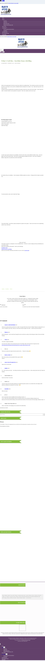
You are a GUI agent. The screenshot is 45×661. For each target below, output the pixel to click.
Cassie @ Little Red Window (10, 324)
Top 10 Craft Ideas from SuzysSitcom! (9, 29)
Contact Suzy (5, 22)
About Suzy (5, 20)
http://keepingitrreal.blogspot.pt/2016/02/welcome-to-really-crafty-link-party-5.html (16, 345)
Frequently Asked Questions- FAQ (8, 24)
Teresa (6, 339)
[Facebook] (0, 1)
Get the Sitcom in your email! (13, 3)
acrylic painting (17, 63)
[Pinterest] (2, 1)
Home (3, 17)
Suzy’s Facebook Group (5, 33)
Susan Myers (4, 63)
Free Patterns (5, 30)
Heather (6, 368)
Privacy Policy (4, 26)
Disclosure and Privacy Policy (26, 640)
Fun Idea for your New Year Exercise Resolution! (31, 306)
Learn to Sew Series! (3, 306)
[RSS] (4, 1)
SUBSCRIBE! (4, 34)
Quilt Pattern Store (4, 31)
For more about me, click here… (5, 426)
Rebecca (6, 332)
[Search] (44, 414)
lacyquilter (7, 388)
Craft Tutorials (4, 654)
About (2, 647)
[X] (1, 1)
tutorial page (27, 250)
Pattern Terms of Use (6, 23)
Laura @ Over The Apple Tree (10, 362)
